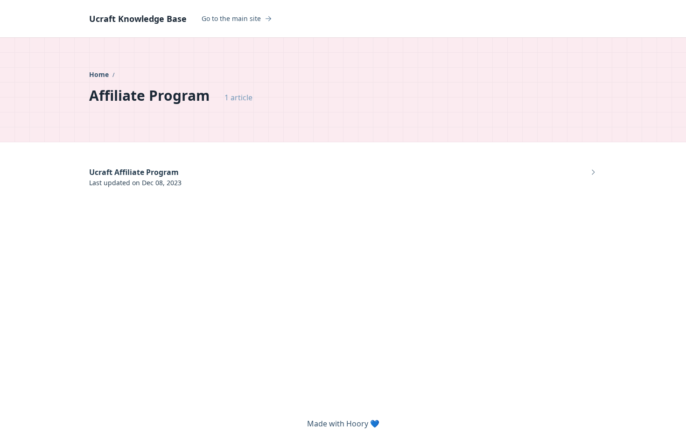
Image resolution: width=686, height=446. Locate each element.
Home (100, 74)
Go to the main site (231, 18)
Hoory (357, 423)
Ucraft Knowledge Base (138, 18)
